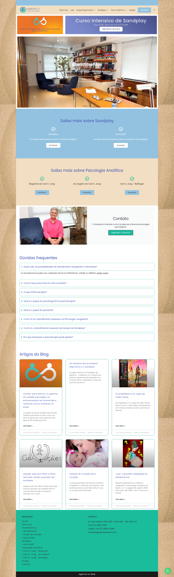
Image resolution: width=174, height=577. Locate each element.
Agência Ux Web (87, 574)
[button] (19, 71)
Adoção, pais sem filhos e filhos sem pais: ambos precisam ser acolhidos (39, 477)
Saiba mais (87, 79)
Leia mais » (28, 426)
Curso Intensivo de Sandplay (111, 20)
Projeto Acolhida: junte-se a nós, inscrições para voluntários (40, 30)
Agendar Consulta (120, 232)
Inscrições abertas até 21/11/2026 (111, 24)
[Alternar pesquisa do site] (154, 10)
